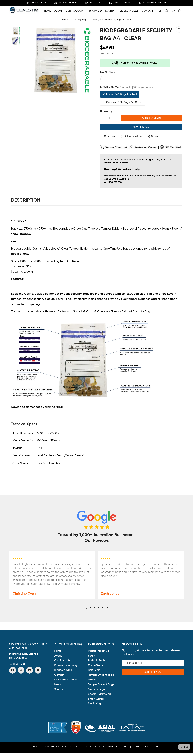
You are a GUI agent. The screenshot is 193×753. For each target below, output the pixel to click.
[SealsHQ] (24, 11)
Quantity (106, 111)
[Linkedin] (29, 670)
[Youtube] (38, 670)
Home (47, 10)
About (58, 10)
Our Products (75, 10)
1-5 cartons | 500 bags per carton (123, 103)
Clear (103, 79)
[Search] (159, 11)
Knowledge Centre (65, 679)
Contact (147, 10)
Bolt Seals (94, 670)
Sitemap (59, 689)
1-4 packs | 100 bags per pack (120, 95)
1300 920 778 (17, 664)
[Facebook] (12, 670)
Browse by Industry (101, 10)
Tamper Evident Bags (101, 684)
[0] (179, 11)
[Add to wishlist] (179, 29)
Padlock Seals (96, 660)
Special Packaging (99, 694)
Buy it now (141, 127)
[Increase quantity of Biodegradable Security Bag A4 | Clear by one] (115, 118)
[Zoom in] (87, 32)
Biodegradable (129, 10)
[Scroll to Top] (187, 737)
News (57, 684)
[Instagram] (21, 670)
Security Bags (80, 19)
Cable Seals (95, 665)
